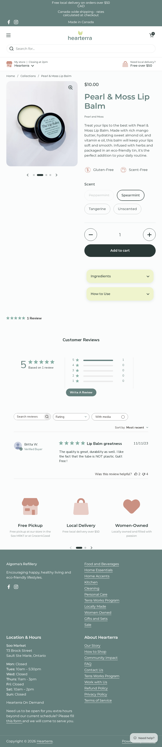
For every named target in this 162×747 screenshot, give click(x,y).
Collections (28, 76)
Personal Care (95, 594)
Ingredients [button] (101, 276)
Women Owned (97, 613)
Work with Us (95, 682)
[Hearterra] (80, 35)
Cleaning (91, 588)
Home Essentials (98, 570)
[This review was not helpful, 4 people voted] (143, 474)
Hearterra (45, 741)
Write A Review (81, 392)
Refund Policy (96, 688)
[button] (151, 35)
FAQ (87, 664)
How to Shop (95, 652)
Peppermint (99, 195)
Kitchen (91, 582)
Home (10, 76)
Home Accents (96, 576)
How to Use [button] (100, 294)
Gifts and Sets (96, 619)
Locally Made (95, 606)
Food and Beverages (101, 564)
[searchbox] (28, 416)
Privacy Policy (95, 694)
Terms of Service (98, 700)
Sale (87, 625)
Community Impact (101, 658)
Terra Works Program (101, 600)
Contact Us (93, 670)
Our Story (92, 646)
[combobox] (71, 416)
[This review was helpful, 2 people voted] (135, 474)
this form (14, 721)
